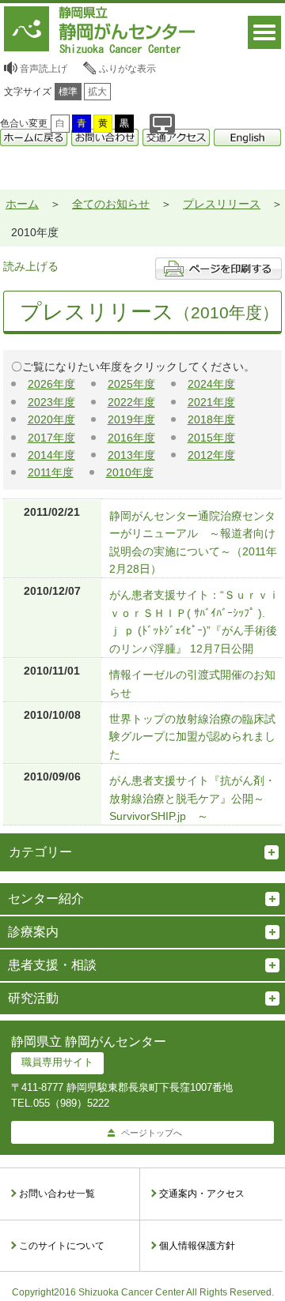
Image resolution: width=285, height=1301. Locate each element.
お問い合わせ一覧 (57, 1193)
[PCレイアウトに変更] (162, 123)
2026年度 (51, 384)
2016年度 (131, 437)
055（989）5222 (71, 1103)
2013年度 (131, 455)
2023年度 (51, 402)
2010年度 (130, 472)
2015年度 (211, 437)
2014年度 (51, 455)
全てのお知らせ (111, 203)
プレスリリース (221, 203)
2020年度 (51, 419)
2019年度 (131, 419)
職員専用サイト (57, 1062)
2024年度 (211, 384)
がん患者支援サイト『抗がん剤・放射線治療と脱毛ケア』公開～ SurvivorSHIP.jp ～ (192, 798)
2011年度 (51, 472)
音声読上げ (43, 68)
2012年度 (211, 455)
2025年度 (131, 384)
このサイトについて (61, 1245)
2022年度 (131, 402)
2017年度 (51, 437)
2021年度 (211, 402)
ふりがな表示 (127, 68)
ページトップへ (151, 1132)
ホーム (22, 203)
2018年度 (211, 419)
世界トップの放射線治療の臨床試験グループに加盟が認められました (192, 737)
